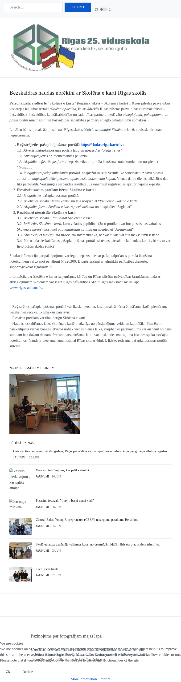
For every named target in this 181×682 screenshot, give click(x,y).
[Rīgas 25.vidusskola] (81, 47)
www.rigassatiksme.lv (25, 288)
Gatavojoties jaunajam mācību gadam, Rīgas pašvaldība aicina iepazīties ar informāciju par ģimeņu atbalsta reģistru (90, 451)
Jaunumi (19, 457)
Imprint (104, 679)
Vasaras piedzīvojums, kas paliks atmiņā (62, 470)
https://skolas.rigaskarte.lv (101, 145)
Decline (28, 672)
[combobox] (33, 7)
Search (78, 7)
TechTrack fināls (47, 569)
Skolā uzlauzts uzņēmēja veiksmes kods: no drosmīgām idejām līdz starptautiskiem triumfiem (98, 544)
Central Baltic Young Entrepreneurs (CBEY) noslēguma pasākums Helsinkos (87, 520)
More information (84, 679)
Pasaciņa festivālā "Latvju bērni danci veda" (65, 500)
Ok (8, 672)
